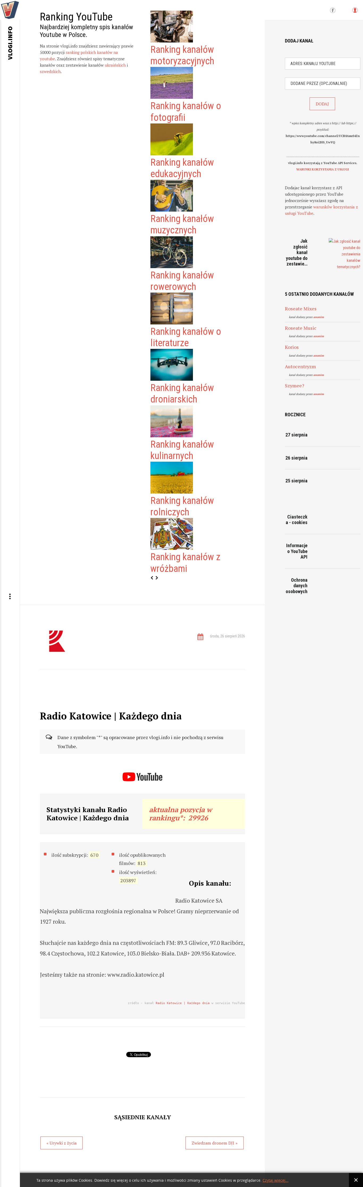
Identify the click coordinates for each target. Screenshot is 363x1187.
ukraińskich (115, 65)
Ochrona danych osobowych (296, 585)
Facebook (333, 11)
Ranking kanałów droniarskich (182, 393)
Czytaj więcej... (276, 1180)
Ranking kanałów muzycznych (182, 224)
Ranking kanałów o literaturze (185, 337)
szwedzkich (50, 71)
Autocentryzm (300, 366)
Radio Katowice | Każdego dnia (183, 1003)
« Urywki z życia (62, 1143)
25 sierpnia (296, 480)
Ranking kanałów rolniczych (182, 506)
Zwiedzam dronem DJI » (215, 1143)
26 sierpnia (296, 458)
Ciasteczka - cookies (296, 519)
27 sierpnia (296, 435)
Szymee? (294, 385)
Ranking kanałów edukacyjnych (182, 168)
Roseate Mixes (300, 308)
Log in (354, 12)
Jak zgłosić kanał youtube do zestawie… (296, 252)
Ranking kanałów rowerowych (182, 281)
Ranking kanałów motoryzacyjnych (182, 55)
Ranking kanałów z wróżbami (185, 562)
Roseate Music (300, 328)
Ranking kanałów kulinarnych (182, 450)
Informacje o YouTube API (296, 551)
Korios (292, 347)
